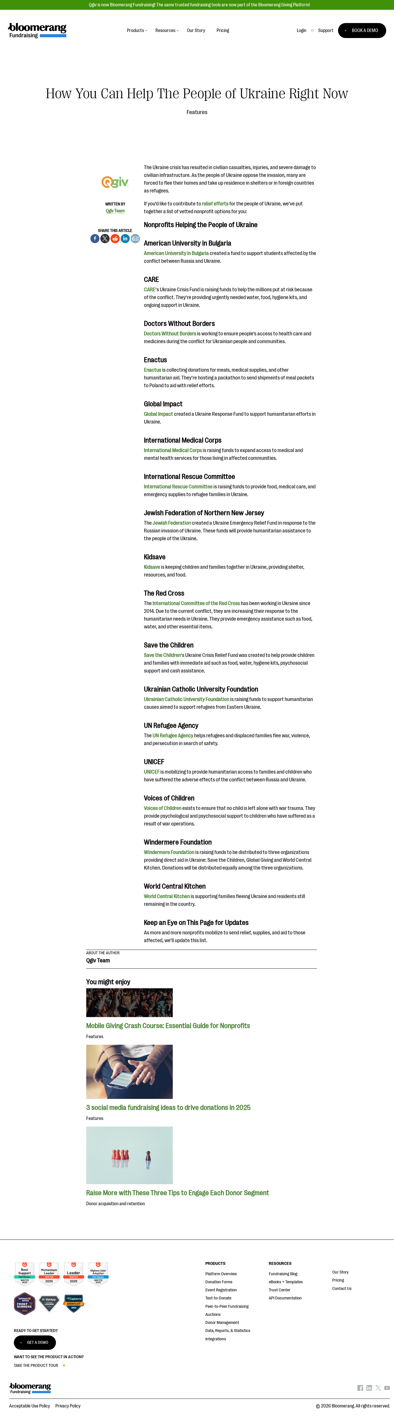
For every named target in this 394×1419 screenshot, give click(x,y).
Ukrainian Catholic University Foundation (186, 699)
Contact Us (342, 1288)
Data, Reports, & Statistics (227, 1330)
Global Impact (158, 414)
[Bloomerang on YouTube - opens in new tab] (387, 1389)
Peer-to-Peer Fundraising (227, 1306)
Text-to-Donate (218, 1298)
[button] (326, 30)
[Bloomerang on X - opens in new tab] (378, 1389)
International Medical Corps (173, 450)
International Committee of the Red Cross (196, 603)
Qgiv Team (115, 210)
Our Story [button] (196, 30)
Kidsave (152, 567)
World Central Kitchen (167, 896)
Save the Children (162, 655)
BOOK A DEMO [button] (365, 30)
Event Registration (221, 1290)
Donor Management (222, 1322)
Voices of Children (162, 808)
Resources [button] (165, 30)
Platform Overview (221, 1273)
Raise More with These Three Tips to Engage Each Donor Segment (177, 1193)
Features (197, 112)
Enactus (152, 370)
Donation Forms (218, 1282)
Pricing (338, 1280)
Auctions (213, 1314)
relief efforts (215, 204)
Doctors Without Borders (170, 334)
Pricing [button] (223, 30)
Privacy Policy (67, 1406)
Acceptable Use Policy (29, 1406)
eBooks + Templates (286, 1282)
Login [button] (301, 30)
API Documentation (285, 1298)
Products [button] (135, 30)
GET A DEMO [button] (37, 1342)
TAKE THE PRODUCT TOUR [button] (36, 1365)
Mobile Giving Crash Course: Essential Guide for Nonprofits (168, 1026)
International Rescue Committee (178, 487)
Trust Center (279, 1290)
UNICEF (152, 772)
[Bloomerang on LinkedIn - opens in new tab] (369, 1389)
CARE (149, 289)
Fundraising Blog (283, 1273)
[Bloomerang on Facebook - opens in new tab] (360, 1389)
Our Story (340, 1272)
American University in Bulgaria (176, 253)
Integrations (215, 1339)
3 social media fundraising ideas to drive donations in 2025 (168, 1108)
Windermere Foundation (169, 852)
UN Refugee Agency (173, 735)
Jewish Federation (172, 523)
